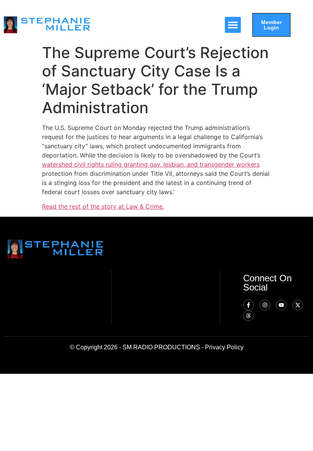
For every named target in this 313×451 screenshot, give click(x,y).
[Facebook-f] (248, 305)
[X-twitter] (297, 305)
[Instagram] (265, 305)
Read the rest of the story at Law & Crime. (103, 206)
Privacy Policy (224, 347)
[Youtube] (281, 305)
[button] (233, 25)
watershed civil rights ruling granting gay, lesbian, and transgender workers (151, 164)
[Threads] (248, 315)
